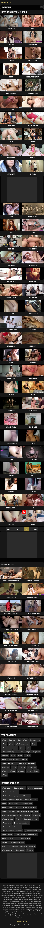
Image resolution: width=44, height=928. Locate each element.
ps (29, 748)
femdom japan (8, 850)
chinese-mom (35, 740)
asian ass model (27, 803)
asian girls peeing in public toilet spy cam (17, 796)
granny (6, 756)
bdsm (13, 771)
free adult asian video (11, 815)
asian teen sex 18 (9, 763)
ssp (16, 748)
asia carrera (14, 803)
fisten (19, 819)
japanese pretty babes (26, 811)
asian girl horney (9, 811)
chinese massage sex (10, 752)
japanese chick (8, 819)
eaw (5, 803)
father (6, 771)
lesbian (32, 763)
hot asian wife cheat (31, 819)
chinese (12, 740)
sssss (36, 771)
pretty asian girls (31, 800)
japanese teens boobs (22, 823)
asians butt (7, 788)
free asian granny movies (12, 759)
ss (20, 740)
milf (15, 767)
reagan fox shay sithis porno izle (14, 842)
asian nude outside (36, 788)
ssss (5, 744)
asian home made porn (34, 831)
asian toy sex (8, 835)
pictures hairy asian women (12, 827)
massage (6, 767)
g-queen (37, 815)
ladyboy (22, 767)
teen (25, 759)
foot (5, 775)
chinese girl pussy (23, 744)
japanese (37, 752)
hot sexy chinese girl (10, 838)
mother (22, 771)
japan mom (7, 748)
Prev (8, 529)
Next (36, 529)
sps (35, 744)
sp (22, 752)
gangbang (22, 763)
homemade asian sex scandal (13, 831)
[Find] (41, 7)
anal (14, 756)
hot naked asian (20, 788)
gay (21, 756)
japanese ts (7, 823)
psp (30, 771)
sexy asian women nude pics (27, 807)
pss (26, 740)
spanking (33, 767)
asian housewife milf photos (13, 800)
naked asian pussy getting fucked (26, 835)
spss (12, 744)
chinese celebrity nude (11, 792)
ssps (28, 752)
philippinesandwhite (28, 846)
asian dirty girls (9, 807)
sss (5, 740)
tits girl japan (26, 815)
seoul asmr (20, 850)
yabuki (30, 850)
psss (23, 748)
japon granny (25, 838)
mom (28, 756)
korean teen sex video (11, 846)
